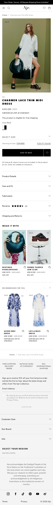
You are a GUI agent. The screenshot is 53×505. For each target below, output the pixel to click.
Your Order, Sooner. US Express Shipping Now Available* (26, 2)
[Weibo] (45, 493)
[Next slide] (50, 288)
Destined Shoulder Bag (10, 268)
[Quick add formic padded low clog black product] (49, 267)
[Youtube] (37, 493)
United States (9, 453)
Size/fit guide (44, 143)
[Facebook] (15, 493)
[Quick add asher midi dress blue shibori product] (23, 331)
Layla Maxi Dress (35, 332)
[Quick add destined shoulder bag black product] (25, 267)
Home (4, 15)
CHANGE (21, 143)
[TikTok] (22, 493)
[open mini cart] (49, 8)
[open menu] (3, 8)
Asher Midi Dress (10, 332)
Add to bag (26, 153)
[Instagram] (8, 493)
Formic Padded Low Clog (35, 268)
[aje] (26, 8)
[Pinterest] (30, 493)
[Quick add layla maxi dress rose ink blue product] (48, 331)
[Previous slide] (44, 288)
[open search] (8, 8)
